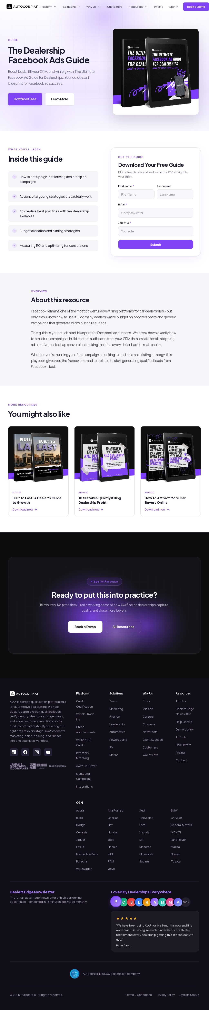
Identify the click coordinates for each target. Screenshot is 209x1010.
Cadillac (113, 818)
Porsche (81, 861)
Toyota (176, 861)
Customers (114, 7)
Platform (46, 7)
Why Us (91, 7)
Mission (148, 709)
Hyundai (144, 832)
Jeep (111, 840)
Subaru (144, 861)
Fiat (110, 825)
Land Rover (178, 840)
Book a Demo (85, 626)
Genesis (81, 832)
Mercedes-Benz (87, 854)
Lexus (80, 847)
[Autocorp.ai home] (22, 6)
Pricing (158, 7)
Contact (181, 760)
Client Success (153, 740)
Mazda (175, 847)
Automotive (117, 732)
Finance (114, 716)
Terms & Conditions (138, 995)
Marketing (116, 709)
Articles (181, 701)
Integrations (84, 786)
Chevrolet (146, 818)
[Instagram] (37, 752)
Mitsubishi (146, 854)
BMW (174, 810)
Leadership (117, 724)
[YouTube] (48, 752)
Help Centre (184, 722)
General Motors (181, 825)
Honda (112, 832)
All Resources (123, 626)
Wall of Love (151, 755)
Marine (114, 755)
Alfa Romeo (115, 810)
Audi (142, 810)
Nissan (175, 854)
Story (146, 701)
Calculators (183, 745)
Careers (148, 716)
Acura (80, 810)
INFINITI (176, 832)
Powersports (118, 740)
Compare (149, 724)
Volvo (111, 869)
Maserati (145, 847)
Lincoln (112, 847)
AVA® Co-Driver (86, 766)
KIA (141, 840)
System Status (189, 995)
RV (111, 747)
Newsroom (150, 732)
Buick (79, 818)
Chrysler (176, 818)
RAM (111, 861)
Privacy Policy (166, 995)
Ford (142, 825)
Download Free (25, 99)
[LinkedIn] (14, 752)
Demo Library (184, 729)
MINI (110, 854)
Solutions (69, 7)
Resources (136, 7)
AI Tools (181, 737)
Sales (113, 701)
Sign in (173, 7)
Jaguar (80, 840)
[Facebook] (25, 752)
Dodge (81, 825)
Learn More (59, 99)
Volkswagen (84, 869)
